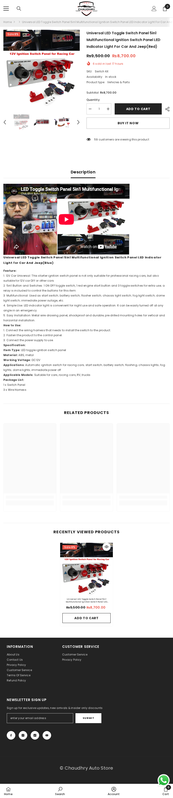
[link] (30, 497)
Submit (88, 718)
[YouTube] (47, 735)
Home (7, 22)
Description (83, 172)
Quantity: (93, 100)
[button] (4, 122)
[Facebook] (11, 735)
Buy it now (128, 123)
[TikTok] (35, 735)
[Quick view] (106, 547)
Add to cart (138, 109)
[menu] (6, 8)
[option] (41, 68)
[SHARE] (166, 109)
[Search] (19, 8)
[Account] (154, 8)
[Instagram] (23, 735)
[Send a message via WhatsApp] (164, 780)
